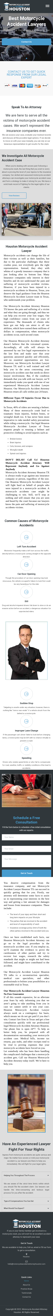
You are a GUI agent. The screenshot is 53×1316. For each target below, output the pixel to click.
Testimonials (27, 1293)
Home (26, 1281)
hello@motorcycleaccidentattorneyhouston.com (26, 1264)
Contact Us (26, 42)
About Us (26, 1285)
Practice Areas (26, 1289)
